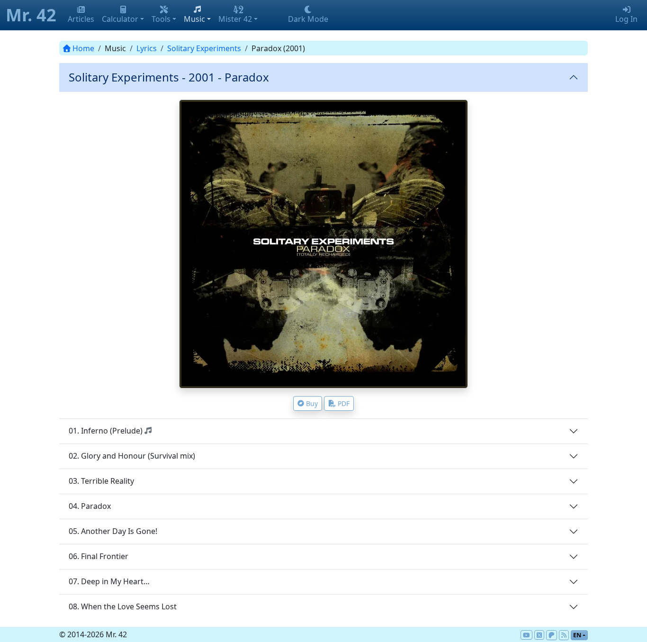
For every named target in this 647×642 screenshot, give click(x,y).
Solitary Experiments (204, 48)
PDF (344, 403)
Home (83, 48)
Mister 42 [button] (235, 19)
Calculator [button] (120, 19)
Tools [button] (161, 19)
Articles (81, 19)
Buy (312, 403)
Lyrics (146, 48)
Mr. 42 (31, 15)
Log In (626, 19)
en (577, 635)
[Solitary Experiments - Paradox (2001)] (323, 244)
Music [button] (194, 19)
